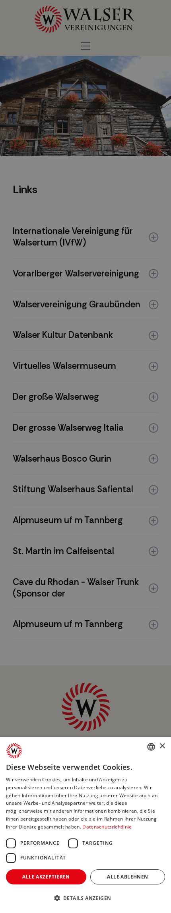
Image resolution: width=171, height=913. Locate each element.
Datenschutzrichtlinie (107, 826)
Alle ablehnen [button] (127, 876)
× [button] (162, 746)
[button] (85, 898)
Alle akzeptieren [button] (46, 876)
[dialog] (85, 825)
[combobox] (151, 747)
